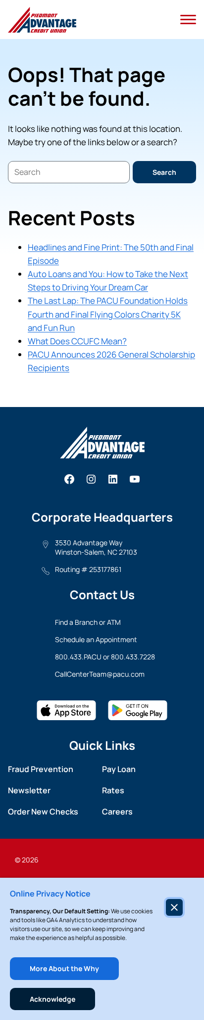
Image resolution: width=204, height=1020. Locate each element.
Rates (113, 790)
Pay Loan (119, 769)
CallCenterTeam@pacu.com (100, 674)
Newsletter (29, 790)
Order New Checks (43, 811)
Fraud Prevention (40, 769)
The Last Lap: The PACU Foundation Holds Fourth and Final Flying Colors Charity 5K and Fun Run (108, 314)
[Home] (42, 20)
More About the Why (64, 968)
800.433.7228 (133, 656)
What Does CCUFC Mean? (77, 341)
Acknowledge (52, 999)
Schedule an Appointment (96, 639)
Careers (117, 811)
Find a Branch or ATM (88, 622)
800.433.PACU (78, 656)
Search (164, 172)
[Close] (174, 907)
